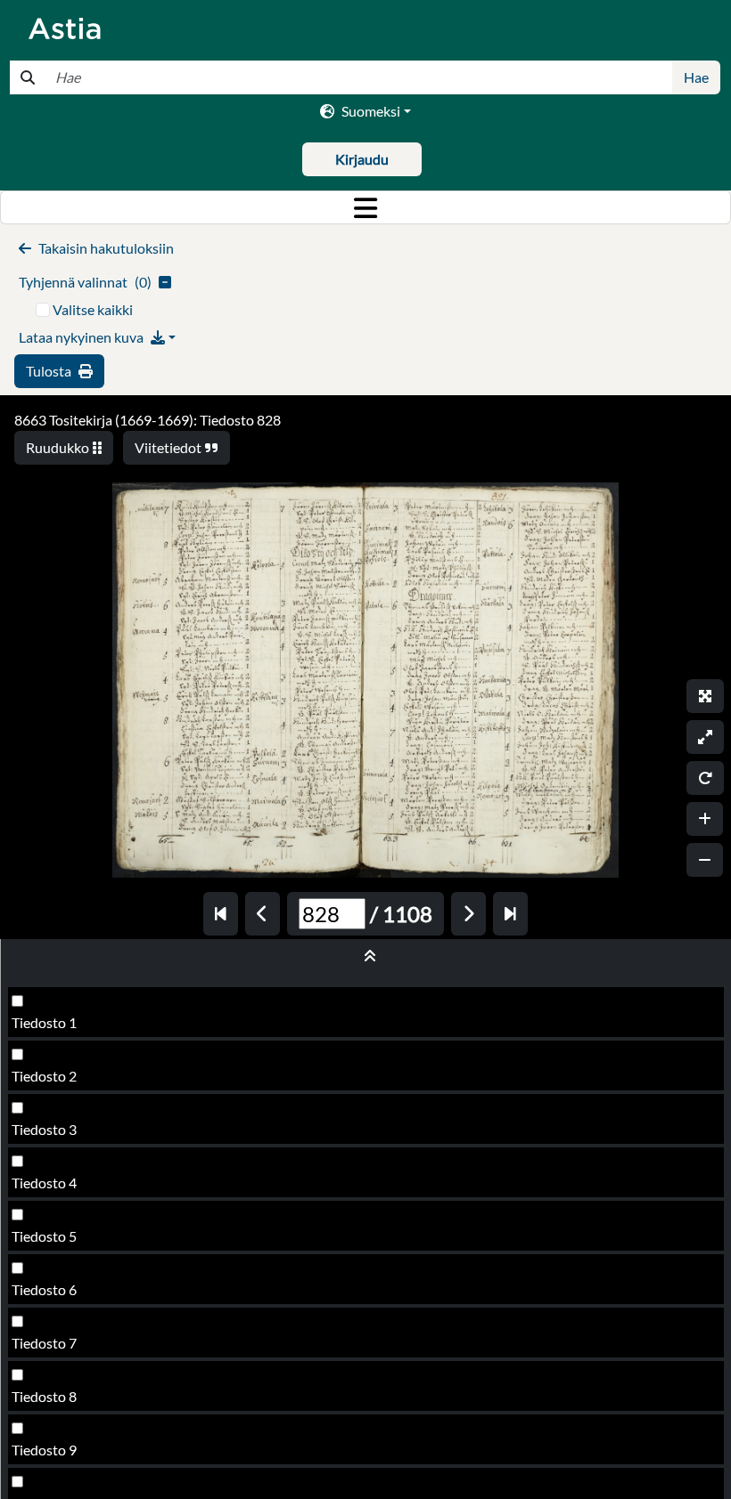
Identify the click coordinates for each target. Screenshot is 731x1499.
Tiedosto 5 (44, 1236)
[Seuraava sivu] (468, 914)
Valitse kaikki (93, 309)
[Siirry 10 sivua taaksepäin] (220, 914)
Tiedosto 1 (44, 1022)
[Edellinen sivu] (262, 914)
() (85, 281)
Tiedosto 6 (44, 1289)
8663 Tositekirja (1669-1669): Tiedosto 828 (147, 419)
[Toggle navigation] (365, 207)
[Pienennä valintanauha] (366, 956)
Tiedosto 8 (44, 1396)
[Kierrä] (705, 778)
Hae (696, 77)
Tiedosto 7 (44, 1342)
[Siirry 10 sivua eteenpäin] (510, 914)
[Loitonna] (704, 860)
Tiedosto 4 (44, 1182)
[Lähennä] (704, 819)
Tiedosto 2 (44, 1075)
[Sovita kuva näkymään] (705, 737)
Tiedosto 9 (44, 1449)
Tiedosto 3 (44, 1129)
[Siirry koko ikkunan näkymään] (705, 696)
